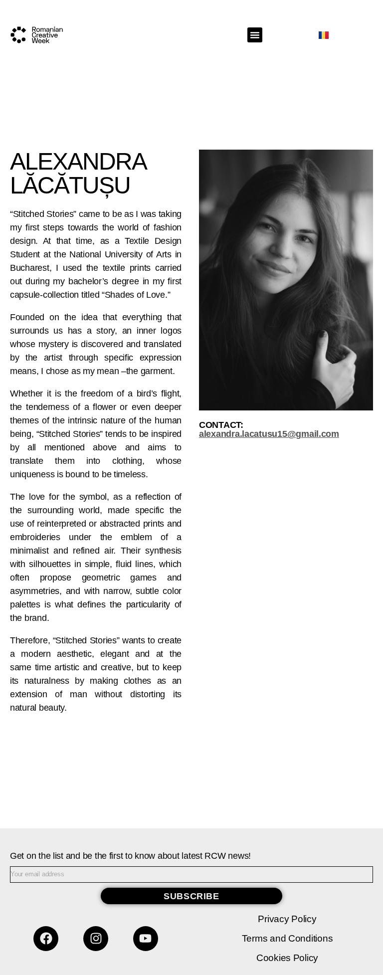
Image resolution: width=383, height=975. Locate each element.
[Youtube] (145, 938)
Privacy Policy (287, 919)
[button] (254, 34)
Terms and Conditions (287, 938)
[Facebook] (45, 938)
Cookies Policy (287, 958)
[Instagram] (95, 938)
